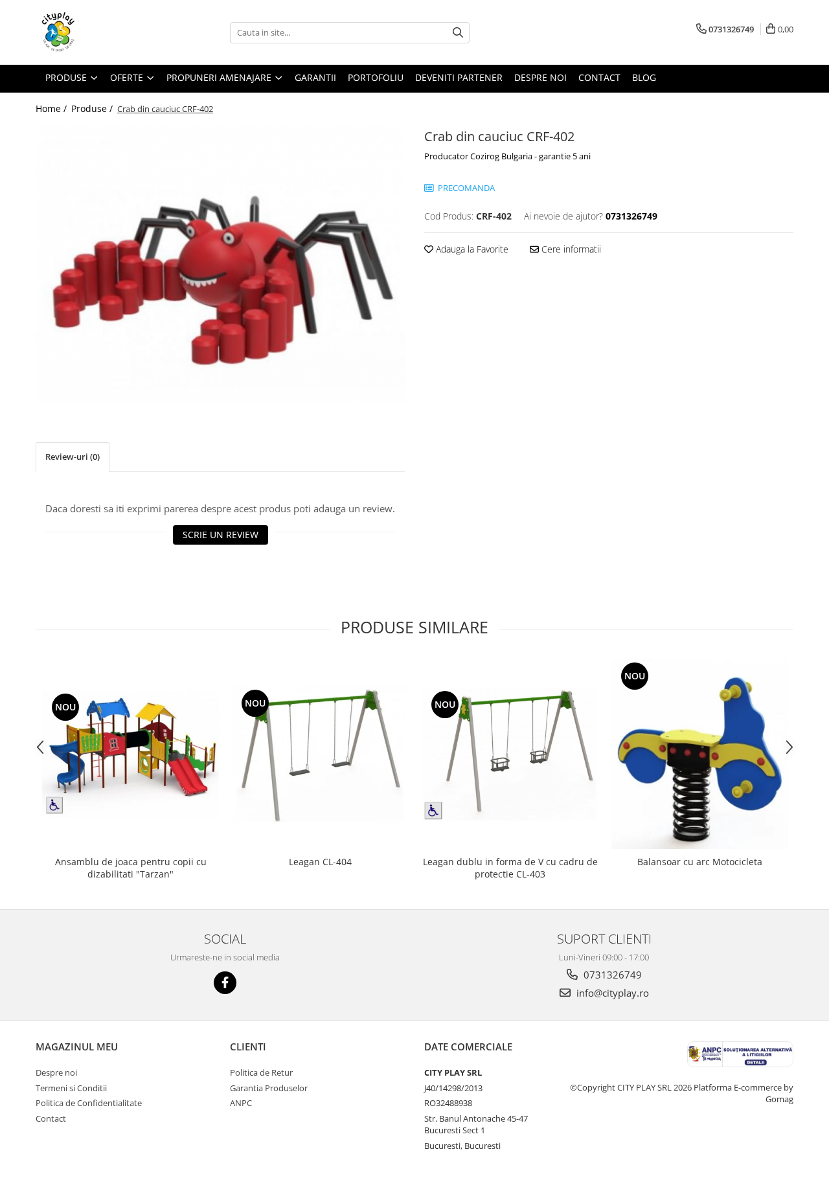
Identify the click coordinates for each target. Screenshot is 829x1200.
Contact (51, 1118)
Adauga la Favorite (470, 249)
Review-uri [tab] (72, 456)
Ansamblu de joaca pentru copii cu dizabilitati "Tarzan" (131, 867)
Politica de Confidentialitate (89, 1103)
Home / (52, 108)
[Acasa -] (100, 32)
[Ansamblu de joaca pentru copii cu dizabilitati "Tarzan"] (130, 754)
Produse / (93, 108)
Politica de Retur (261, 1072)
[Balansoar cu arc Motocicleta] (699, 754)
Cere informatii (570, 249)
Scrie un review (220, 534)
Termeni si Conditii (71, 1088)
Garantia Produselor (269, 1088)
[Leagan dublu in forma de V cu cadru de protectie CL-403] (510, 754)
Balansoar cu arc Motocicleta (699, 861)
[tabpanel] (220, 264)
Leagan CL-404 (320, 861)
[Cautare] (458, 32)
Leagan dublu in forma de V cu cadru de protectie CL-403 (510, 867)
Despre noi (56, 1072)
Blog (644, 77)
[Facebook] (225, 982)
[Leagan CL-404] (320, 753)
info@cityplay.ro (611, 992)
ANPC (241, 1103)
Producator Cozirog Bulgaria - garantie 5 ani (507, 156)
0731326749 (611, 974)
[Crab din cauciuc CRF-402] (220, 264)
